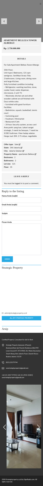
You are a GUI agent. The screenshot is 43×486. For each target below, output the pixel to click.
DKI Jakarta (15, 148)
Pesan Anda (7, 222)
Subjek (5, 213)
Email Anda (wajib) (9, 205)
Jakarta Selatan (15, 151)
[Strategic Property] (21, 290)
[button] (4, 427)
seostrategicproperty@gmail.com (17, 368)
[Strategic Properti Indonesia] (1, 4)
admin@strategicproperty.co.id (16, 313)
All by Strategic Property (21, 318)
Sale (17, 144)
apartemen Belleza (26, 154)
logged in (18, 183)
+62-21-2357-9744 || (9, 375)
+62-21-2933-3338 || (25, 375)
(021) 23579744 (12, 362)
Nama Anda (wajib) (9, 196)
